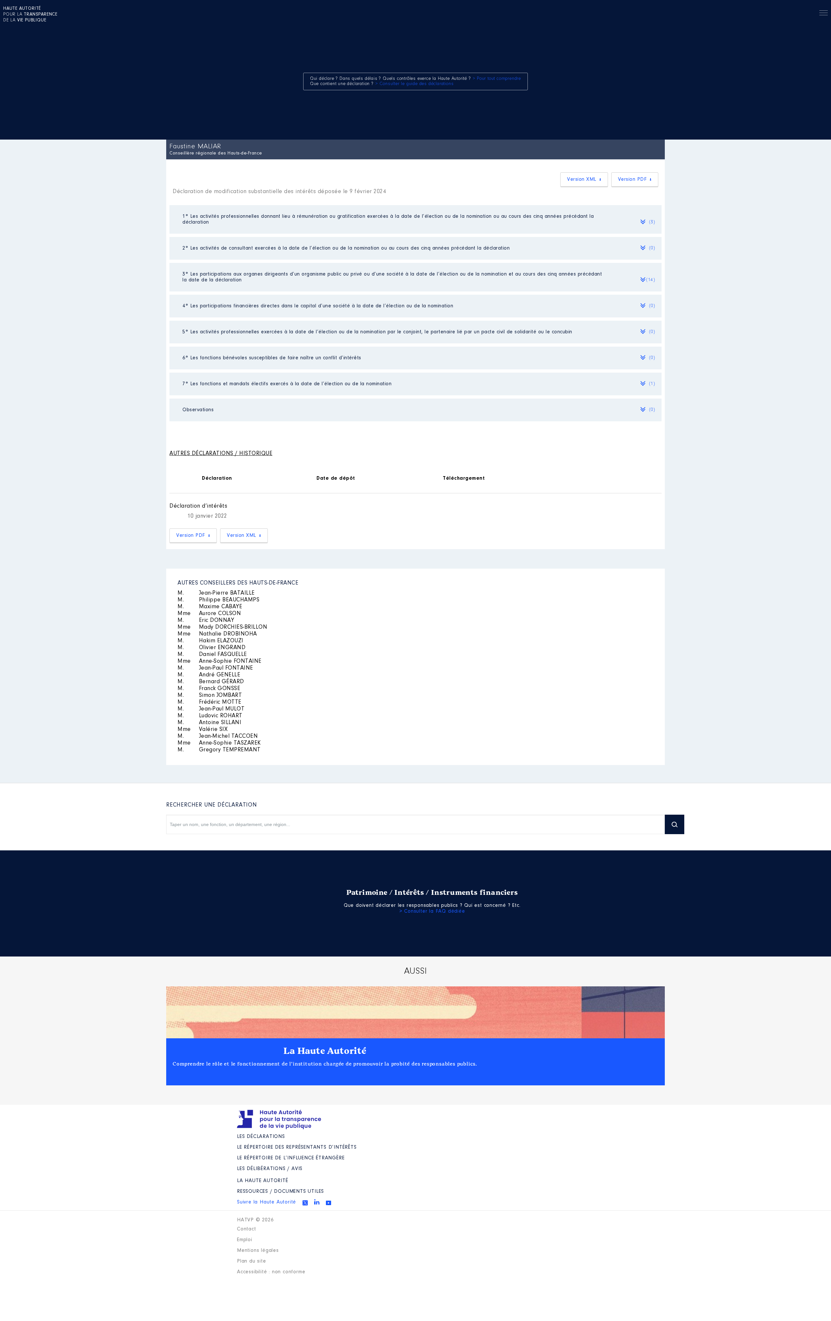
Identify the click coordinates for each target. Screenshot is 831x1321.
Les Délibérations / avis (270, 1168)
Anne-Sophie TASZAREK (219, 743)
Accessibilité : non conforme (271, 1272)
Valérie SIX (203, 730)
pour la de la (30, 14)
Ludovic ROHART (210, 716)
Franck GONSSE (209, 689)
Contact (246, 1229)
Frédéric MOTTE (210, 702)
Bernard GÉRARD (211, 682)
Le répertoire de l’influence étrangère (290, 1158)
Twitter (305, 1202)
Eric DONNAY (206, 620)
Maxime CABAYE (210, 607)
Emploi (244, 1239)
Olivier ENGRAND (211, 648)
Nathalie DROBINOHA (217, 634)
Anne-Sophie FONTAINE (220, 661)
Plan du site (251, 1261)
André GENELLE (209, 675)
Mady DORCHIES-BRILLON (222, 627)
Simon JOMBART (210, 695)
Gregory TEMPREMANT (219, 750)
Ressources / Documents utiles (280, 1191)
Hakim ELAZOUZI (210, 641)
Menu (823, 14)
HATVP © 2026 (255, 1220)
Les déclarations (261, 1136)
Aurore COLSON (209, 614)
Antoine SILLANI (209, 723)
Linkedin (316, 1201)
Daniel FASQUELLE (212, 655)
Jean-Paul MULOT (211, 709)
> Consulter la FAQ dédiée (432, 911)
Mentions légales (258, 1250)
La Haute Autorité (324, 1051)
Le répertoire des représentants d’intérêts (297, 1147)
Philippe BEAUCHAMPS (218, 600)
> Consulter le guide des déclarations (414, 84)
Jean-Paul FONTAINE (215, 668)
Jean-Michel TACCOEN (218, 736)
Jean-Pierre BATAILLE (216, 593)
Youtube (328, 1202)
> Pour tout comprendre (497, 79)
